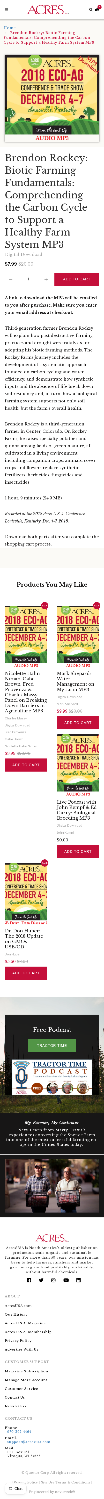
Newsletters (16, 1406)
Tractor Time (52, 1045)
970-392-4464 (19, 1432)
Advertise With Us (21, 1349)
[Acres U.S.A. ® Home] (48, 9)
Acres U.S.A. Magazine (25, 1323)
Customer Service (21, 1389)
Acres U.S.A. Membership (28, 1332)
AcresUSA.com (18, 1306)
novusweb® (65, 1492)
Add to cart (25, 765)
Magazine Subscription (26, 1371)
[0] (97, 9)
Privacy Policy (18, 1341)
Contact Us (15, 1397)
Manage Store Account (26, 1380)
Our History (16, 1314)
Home (10, 28)
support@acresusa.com (28, 1442)
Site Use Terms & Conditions (65, 1482)
